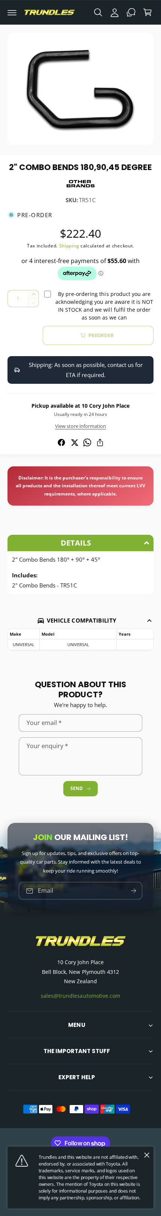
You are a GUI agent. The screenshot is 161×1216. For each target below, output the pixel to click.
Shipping (69, 246)
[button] (12, 12)
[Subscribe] (133, 890)
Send (76, 788)
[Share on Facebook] (61, 442)
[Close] (146, 1155)
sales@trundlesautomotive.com (80, 995)
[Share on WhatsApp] (87, 442)
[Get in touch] (131, 12)
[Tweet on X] (74, 442)
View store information (80, 426)
